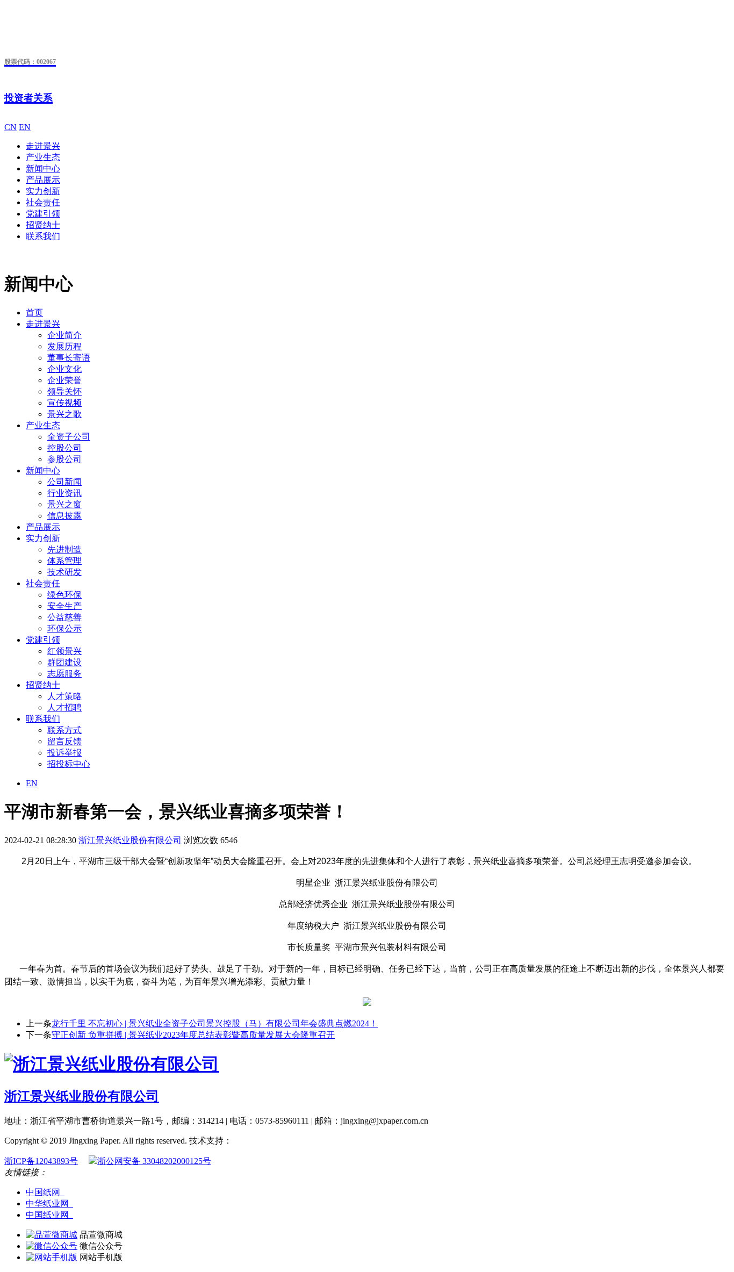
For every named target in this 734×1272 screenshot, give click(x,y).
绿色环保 (64, 594)
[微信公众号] (51, 1246)
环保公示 (64, 628)
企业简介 (64, 335)
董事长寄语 (68, 357)
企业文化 (64, 368)
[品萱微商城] (51, 1234)
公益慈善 (64, 617)
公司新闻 (64, 481)
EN (25, 127)
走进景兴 (43, 145)
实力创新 (43, 191)
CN (10, 127)
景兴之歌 (64, 414)
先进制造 (64, 549)
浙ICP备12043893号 (41, 1161)
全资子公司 (68, 436)
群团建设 (64, 662)
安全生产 (64, 605)
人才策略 (64, 696)
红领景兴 (64, 651)
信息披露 (64, 515)
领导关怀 (64, 391)
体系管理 (64, 560)
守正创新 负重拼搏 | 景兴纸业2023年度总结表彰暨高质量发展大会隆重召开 (193, 1034)
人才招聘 (64, 707)
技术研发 (64, 572)
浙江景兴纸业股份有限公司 (130, 840)
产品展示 (43, 179)
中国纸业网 (49, 1214)
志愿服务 (64, 673)
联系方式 (64, 730)
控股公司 (64, 447)
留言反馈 (64, 741)
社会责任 (43, 202)
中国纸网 (45, 1192)
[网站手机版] (51, 1257)
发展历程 (64, 346)
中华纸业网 (49, 1203)
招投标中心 (68, 763)
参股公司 (64, 459)
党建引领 (43, 213)
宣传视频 (64, 402)
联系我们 (43, 236)
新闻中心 (43, 168)
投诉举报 (64, 752)
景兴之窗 (64, 504)
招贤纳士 (43, 224)
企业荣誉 (64, 380)
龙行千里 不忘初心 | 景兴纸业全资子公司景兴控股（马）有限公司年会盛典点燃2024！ (215, 1023)
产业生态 (43, 157)
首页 (34, 312)
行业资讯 (64, 493)
